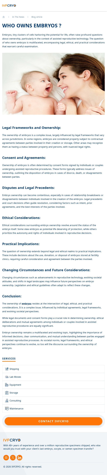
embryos (26, 303)
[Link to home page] (3, 17)
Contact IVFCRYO (53, 421)
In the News (18, 17)
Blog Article (36, 17)
